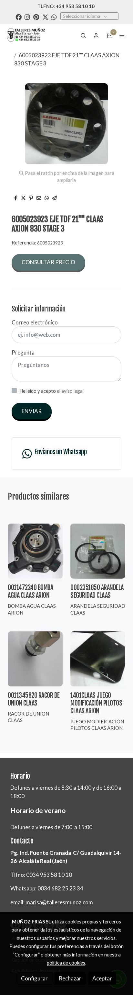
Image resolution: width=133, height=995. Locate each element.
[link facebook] (18, 17)
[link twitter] (45, 17)
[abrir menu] (122, 35)
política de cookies (66, 963)
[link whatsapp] (54, 17)
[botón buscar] (83, 35)
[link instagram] (27, 17)
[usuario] (96, 35)
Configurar (34, 978)
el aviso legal (70, 391)
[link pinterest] (36, 17)
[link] (25, 35)
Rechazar (70, 978)
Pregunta (23, 352)
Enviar (32, 411)
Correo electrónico (35, 322)
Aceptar (102, 978)
